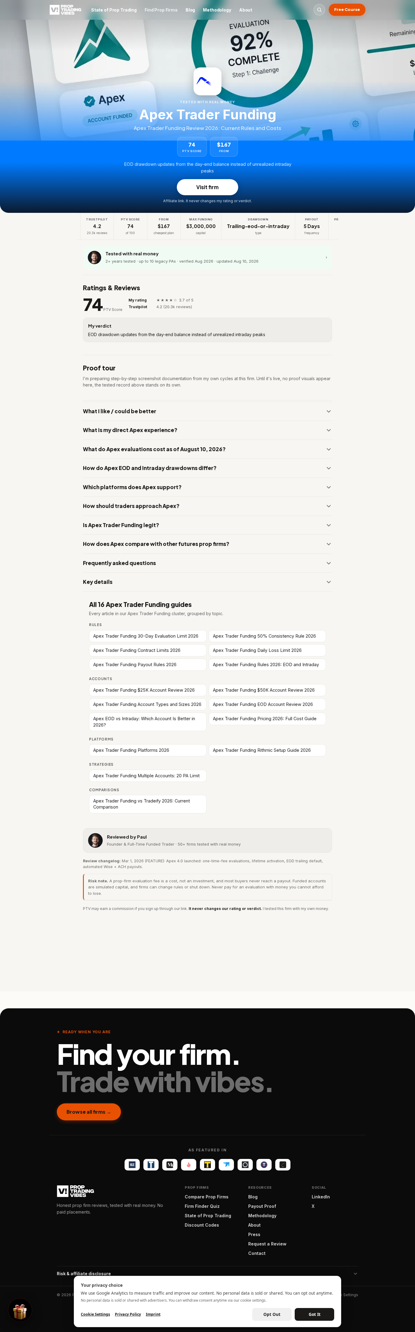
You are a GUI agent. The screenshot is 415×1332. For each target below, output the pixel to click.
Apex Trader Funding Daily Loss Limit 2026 (257, 650)
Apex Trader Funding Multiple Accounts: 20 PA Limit (146, 775)
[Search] (319, 9)
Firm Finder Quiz (202, 1206)
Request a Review (267, 1243)
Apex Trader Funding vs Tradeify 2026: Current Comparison (141, 803)
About (245, 9)
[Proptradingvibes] (65, 10)
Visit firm (207, 187)
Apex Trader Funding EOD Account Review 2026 (263, 704)
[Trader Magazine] (264, 1164)
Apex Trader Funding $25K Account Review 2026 (144, 690)
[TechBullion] (151, 1164)
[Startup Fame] (188, 1164)
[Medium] (169, 1164)
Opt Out (271, 1314)
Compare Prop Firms (206, 1196)
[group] (207, 226)
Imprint (153, 1314)
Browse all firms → (89, 1112)
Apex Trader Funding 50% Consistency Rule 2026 (264, 636)
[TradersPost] (226, 1164)
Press (254, 1234)
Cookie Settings (343, 1295)
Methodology (217, 9)
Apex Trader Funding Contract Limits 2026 (136, 650)
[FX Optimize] (282, 1164)
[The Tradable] (207, 1164)
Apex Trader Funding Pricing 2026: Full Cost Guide (265, 718)
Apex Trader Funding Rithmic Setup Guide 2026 (262, 750)
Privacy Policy (128, 1314)
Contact (257, 1253)
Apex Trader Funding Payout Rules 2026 (135, 664)
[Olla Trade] (245, 1164)
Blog (190, 9)
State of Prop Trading (114, 9)
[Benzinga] (132, 1164)
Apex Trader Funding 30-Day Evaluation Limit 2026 (145, 636)
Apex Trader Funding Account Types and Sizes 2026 (147, 704)
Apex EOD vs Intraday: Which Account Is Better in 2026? (144, 721)
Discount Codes (202, 1225)
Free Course (347, 9)
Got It (315, 1314)
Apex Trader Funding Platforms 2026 (131, 750)
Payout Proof (262, 1206)
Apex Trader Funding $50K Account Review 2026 (264, 690)
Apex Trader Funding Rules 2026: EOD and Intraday (266, 664)
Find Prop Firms (161, 9)
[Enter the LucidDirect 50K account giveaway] (20, 1310)
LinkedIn (321, 1196)
